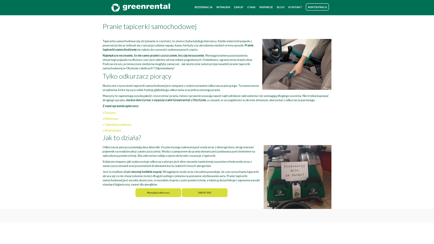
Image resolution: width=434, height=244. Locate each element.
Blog (280, 7)
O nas (251, 7)
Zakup (238, 7)
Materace (111, 118)
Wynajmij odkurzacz (158, 192)
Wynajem (223, 7)
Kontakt (295, 7)
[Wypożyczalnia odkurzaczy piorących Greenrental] (140, 7)
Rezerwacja (203, 7)
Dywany (110, 113)
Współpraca (317, 7)
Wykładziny (113, 130)
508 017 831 (204, 192)
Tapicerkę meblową (118, 124)
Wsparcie (266, 7)
